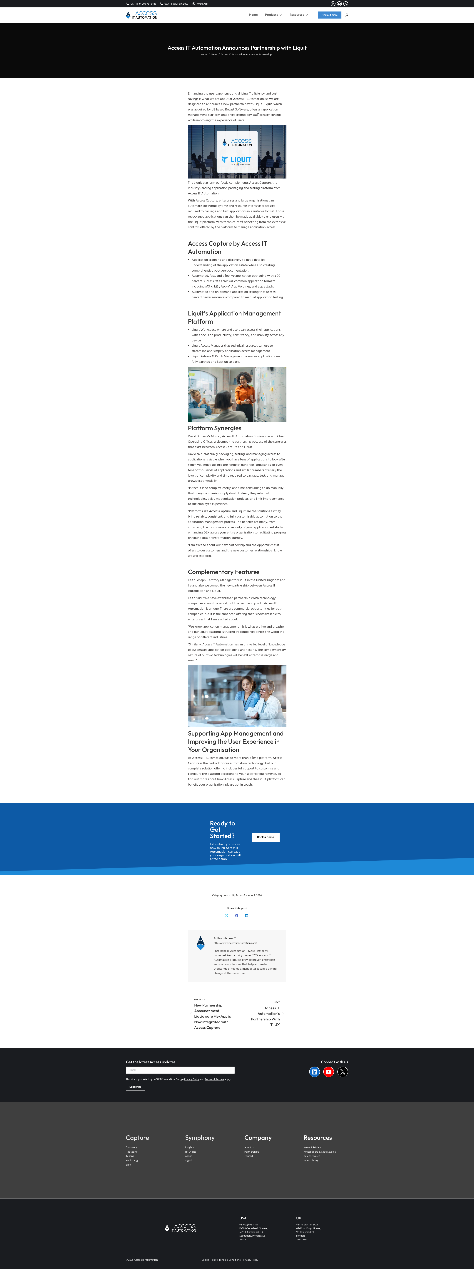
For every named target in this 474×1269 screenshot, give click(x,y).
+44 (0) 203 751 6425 (307, 1224)
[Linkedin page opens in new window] (333, 3)
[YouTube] (328, 1072)
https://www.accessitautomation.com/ (235, 943)
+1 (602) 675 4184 (248, 1224)
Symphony (200, 1137)
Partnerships (251, 1151)
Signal (188, 1160)
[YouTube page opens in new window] (339, 3)
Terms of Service (214, 1079)
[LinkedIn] (246, 915)
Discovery (131, 1147)
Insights (189, 1147)
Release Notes (312, 1156)
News (226, 895)
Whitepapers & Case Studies (320, 1151)
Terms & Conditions (230, 1259)
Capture (137, 1137)
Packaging (131, 1151)
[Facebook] (236, 915)
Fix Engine (190, 1151)
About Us (249, 1147)
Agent (188, 1156)
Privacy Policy (191, 1079)
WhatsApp (202, 3)
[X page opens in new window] (345, 3)
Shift (128, 1164)
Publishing (132, 1160)
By (238, 895)
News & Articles (312, 1147)
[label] (314, 1072)
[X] (226, 915)
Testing (130, 1156)
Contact (248, 1156)
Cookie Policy (209, 1259)
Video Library (311, 1160)
